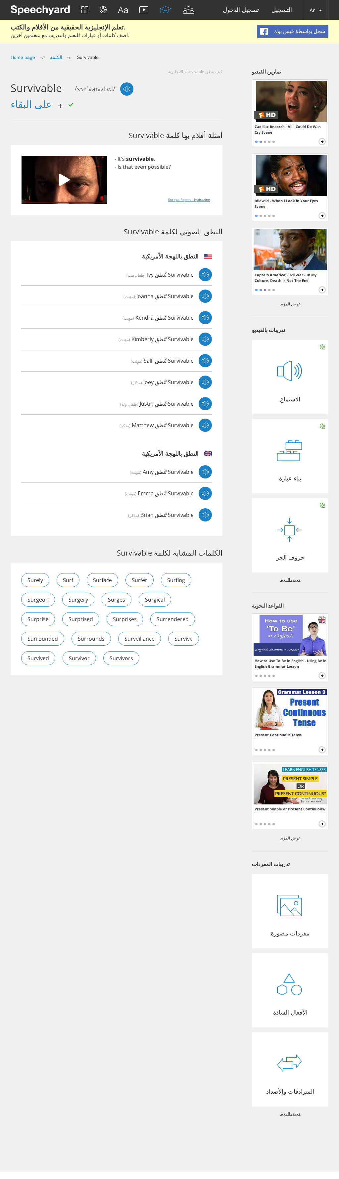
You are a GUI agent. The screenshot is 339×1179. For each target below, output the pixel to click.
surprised (81, 619)
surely (35, 580)
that (128, 166)
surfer (139, 580)
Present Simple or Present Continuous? (290, 808)
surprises (125, 619)
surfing (176, 580)
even (140, 166)
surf (68, 580)
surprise (38, 619)
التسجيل (281, 10)
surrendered (173, 619)
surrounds (91, 638)
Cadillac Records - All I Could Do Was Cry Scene (287, 129)
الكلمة (56, 57)
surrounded (42, 638)
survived (38, 658)
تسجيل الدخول (241, 10)
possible (158, 166)
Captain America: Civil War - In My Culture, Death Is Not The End (285, 277)
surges (116, 599)
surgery (78, 599)
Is (119, 166)
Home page (23, 57)
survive (183, 638)
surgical (155, 599)
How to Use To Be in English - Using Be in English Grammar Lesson (290, 663)
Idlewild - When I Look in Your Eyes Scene (286, 203)
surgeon (38, 599)
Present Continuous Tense (278, 734)
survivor (79, 658)
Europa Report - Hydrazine (189, 199)
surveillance (139, 638)
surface (102, 580)
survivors (121, 658)
